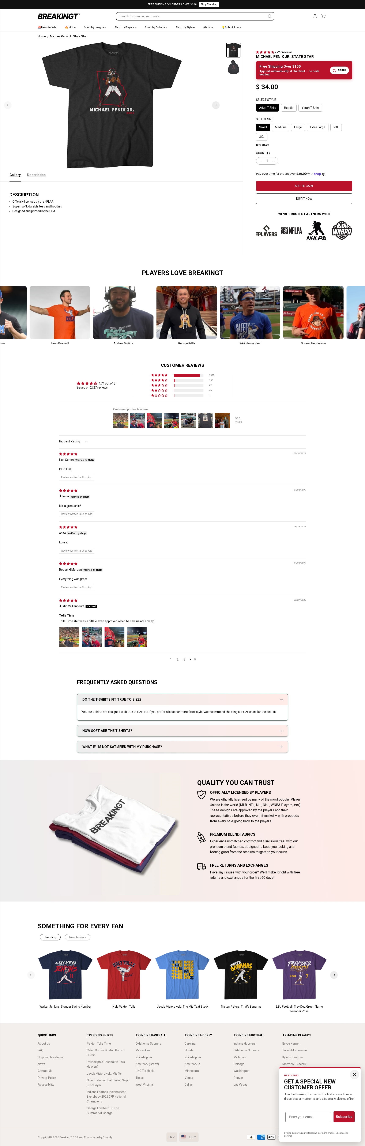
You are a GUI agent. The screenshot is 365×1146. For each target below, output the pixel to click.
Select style (266, 99)
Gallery (15, 175)
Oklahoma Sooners (148, 1043)
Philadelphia (144, 1057)
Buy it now (304, 198)
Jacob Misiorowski (294, 1050)
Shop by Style (184, 27)
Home (42, 36)
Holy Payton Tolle (124, 1006)
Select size (264, 119)
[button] (265, 52)
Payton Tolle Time (99, 1043)
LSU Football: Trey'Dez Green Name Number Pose (299, 1009)
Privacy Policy (47, 1077)
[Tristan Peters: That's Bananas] (241, 975)
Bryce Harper (291, 1043)
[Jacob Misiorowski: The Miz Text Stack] (182, 975)
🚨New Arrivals (47, 27)
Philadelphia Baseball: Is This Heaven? (106, 1064)
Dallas (189, 1084)
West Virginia (144, 1084)
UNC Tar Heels (145, 1070)
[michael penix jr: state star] (112, 105)
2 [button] (177, 659)
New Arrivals (77, 937)
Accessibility (46, 1084)
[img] (68, 454)
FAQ (40, 1050)
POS (75, 1137)
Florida (189, 1050)
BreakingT (66, 1137)
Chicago (239, 1064)
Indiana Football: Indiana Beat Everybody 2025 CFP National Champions (106, 1096)
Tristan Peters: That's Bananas (241, 1006)
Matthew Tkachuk (294, 1064)
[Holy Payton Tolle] (124, 975)
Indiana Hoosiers (245, 1043)
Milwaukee (143, 1050)
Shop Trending (209, 4)
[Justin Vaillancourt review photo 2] (92, 637)
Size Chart (262, 145)
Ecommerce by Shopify (98, 1137)
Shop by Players (125, 27)
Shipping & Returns (50, 1057)
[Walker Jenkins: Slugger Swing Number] (65, 975)
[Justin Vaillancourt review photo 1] (69, 637)
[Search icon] (269, 16)
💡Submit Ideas (231, 27)
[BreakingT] (59, 16)
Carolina (190, 1043)
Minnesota (192, 1070)
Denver (238, 1077)
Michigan (240, 1057)
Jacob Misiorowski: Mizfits (104, 1073)
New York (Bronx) (147, 1064)
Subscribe (344, 1117)
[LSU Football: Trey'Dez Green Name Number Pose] (299, 975)
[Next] (215, 105)
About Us (44, 1043)
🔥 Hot (69, 27)
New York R (192, 1064)
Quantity (263, 153)
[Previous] (7, 105)
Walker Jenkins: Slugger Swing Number (65, 1006)
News (41, 1064)
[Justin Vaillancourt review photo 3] (114, 637)
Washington (241, 1070)
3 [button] (184, 659)
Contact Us (45, 1070)
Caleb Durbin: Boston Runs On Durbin (106, 1053)
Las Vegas (240, 1084)
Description (36, 175)
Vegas (189, 1077)
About (207, 27)
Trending (50, 937)
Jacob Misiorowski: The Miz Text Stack (182, 1006)
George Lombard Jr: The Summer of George (103, 1110)
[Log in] (315, 16)
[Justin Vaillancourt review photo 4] (137, 637)
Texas (140, 1077)
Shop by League (94, 27)
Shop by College (155, 27)
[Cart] (323, 16)
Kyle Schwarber (292, 1057)
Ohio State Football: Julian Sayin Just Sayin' (108, 1083)
